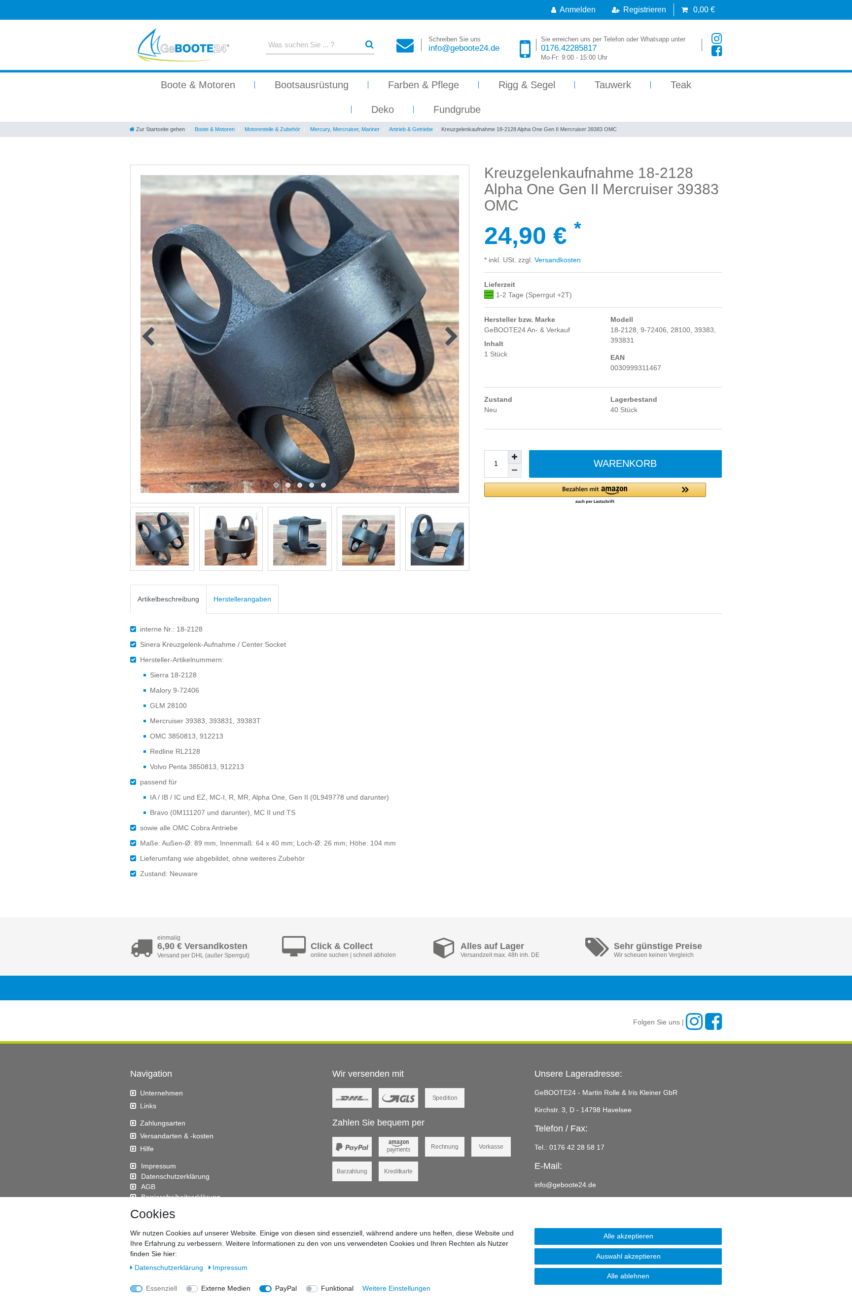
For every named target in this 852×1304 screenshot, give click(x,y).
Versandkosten (556, 260)
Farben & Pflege (423, 84)
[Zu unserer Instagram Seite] (716, 39)
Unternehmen (161, 1093)
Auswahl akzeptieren (628, 1256)
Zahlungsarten (162, 1123)
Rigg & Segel (526, 84)
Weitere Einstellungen (396, 1288)
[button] (595, 494)
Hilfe (147, 1149)
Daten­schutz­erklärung (175, 1176)
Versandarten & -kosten (176, 1136)
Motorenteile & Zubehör (271, 129)
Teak (681, 84)
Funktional (337, 1288)
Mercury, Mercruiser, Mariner (344, 129)
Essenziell (161, 1288)
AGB (148, 1187)
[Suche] (369, 44)
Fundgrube (457, 109)
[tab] (168, 599)
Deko (382, 109)
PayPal (286, 1288)
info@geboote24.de (463, 44)
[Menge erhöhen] (515, 457)
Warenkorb (625, 463)
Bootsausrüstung (312, 84)
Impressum (158, 1166)
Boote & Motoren (198, 84)
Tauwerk (613, 84)
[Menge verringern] (515, 471)
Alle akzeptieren (628, 1236)
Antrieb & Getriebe (410, 129)
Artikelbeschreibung (168, 599)
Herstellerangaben (242, 599)
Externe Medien (225, 1288)
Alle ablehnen (628, 1276)
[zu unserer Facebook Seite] (716, 51)
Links (148, 1106)
